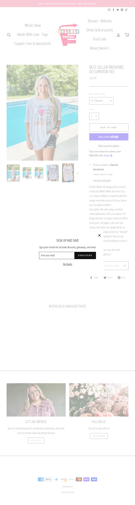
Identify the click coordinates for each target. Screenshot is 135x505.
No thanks (67, 264)
